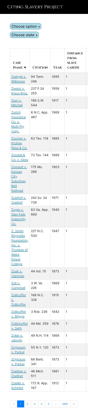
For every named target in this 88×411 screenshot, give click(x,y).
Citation (40, 67)
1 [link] (20, 403)
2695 (65, 403)
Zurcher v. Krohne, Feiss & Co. (19, 143)
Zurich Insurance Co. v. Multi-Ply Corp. (18, 121)
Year (57, 67)
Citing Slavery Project (35, 7)
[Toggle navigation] (78, 6)
